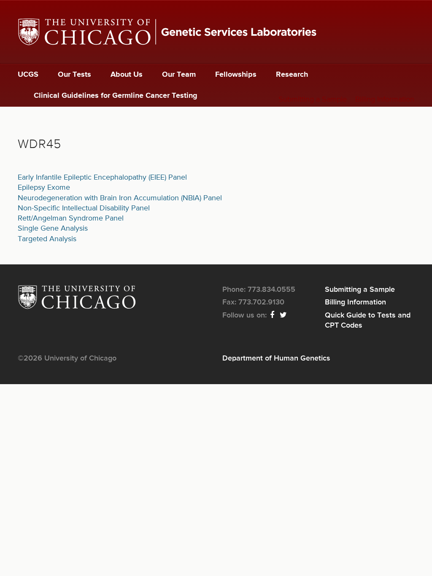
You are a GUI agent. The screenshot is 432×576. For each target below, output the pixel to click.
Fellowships (235, 74)
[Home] (216, 32)
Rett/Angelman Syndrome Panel (71, 218)
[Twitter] (283, 315)
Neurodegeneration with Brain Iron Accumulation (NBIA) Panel (120, 198)
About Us (127, 74)
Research (292, 74)
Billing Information (384, 99)
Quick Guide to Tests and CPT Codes (367, 320)
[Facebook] (272, 315)
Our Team (179, 74)
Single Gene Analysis (53, 228)
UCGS (28, 74)
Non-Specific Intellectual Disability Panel (84, 208)
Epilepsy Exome (44, 187)
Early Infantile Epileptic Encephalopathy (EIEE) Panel (102, 177)
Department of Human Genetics (276, 358)
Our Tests (74, 74)
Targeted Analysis (47, 239)
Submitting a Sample (312, 99)
